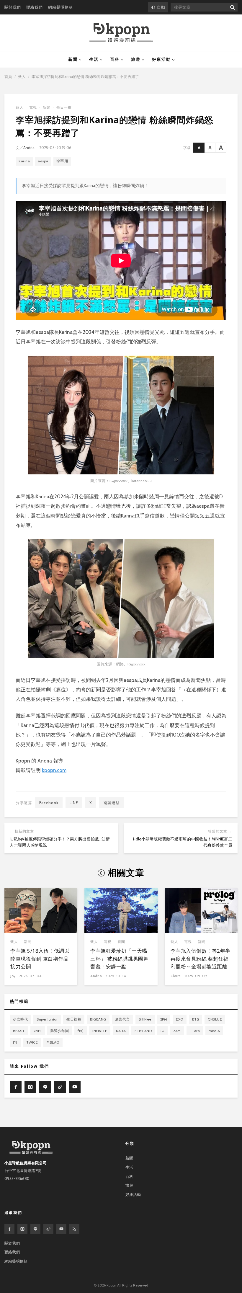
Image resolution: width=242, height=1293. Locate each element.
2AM (177, 1030)
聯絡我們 (34, 7)
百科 (115, 59)
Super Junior (47, 1019)
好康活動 (161, 59)
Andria (29, 147)
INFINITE (99, 1030)
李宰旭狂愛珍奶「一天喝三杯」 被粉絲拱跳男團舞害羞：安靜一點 (119, 958)
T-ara (195, 1030)
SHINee (145, 1019)
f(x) (81, 1030)
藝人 (22, 76)
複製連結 (111, 802)
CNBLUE (215, 1019)
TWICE (32, 1042)
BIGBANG (98, 1019)
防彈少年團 (59, 1030)
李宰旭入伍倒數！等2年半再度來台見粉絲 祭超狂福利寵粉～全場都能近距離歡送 (200, 962)
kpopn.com (54, 770)
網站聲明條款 (60, 7)
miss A (214, 1030)
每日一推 (64, 107)
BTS (195, 1019)
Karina (24, 161)
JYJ (15, 1042)
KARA (121, 1030)
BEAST (19, 1030)
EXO (179, 1019)
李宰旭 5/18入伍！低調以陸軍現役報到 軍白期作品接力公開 (39, 958)
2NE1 (38, 1030)
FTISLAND (143, 1030)
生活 (94, 59)
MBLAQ (53, 1042)
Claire (176, 976)
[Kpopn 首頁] (121, 32)
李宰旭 (62, 161)
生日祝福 (73, 1019)
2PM (163, 1019)
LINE (74, 802)
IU (162, 1030)
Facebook (48, 802)
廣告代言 (122, 1019)
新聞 (73, 59)
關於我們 (12, 7)
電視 (33, 107)
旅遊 (135, 59)
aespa (43, 161)
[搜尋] (232, 7)
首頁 (8, 76)
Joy (13, 976)
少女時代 (20, 1019)
